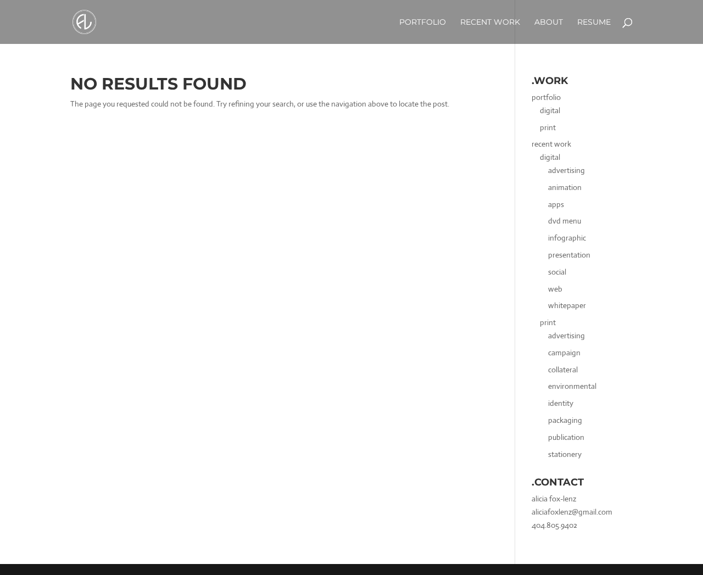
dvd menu (564, 221)
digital (550, 110)
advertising (566, 170)
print (548, 127)
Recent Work (490, 22)
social (557, 272)
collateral (563, 370)
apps (556, 204)
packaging (565, 420)
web (555, 289)
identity (560, 403)
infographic (567, 238)
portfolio (546, 97)
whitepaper (567, 305)
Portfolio (422, 22)
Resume (594, 22)
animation (565, 187)
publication (566, 437)
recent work (551, 144)
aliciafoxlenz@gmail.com (572, 512)
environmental (572, 386)
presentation (569, 255)
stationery (565, 454)
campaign (564, 353)
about (548, 22)
